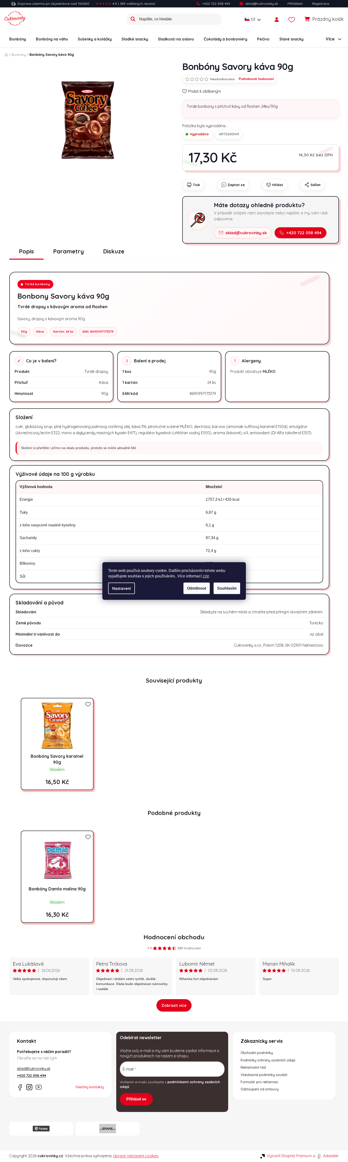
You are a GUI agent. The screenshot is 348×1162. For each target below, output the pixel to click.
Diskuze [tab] (113, 251)
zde (206, 576)
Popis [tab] (26, 251)
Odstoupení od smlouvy (260, 1089)
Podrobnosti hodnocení (256, 79)
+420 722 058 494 (216, 3)
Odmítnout (196, 588)
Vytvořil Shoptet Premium (289, 1155)
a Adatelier (326, 1155)
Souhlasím (227, 588)
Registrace (320, 3)
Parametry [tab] (68, 251)
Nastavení (121, 588)
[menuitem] (18, 39)
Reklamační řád (253, 1067)
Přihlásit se (136, 1099)
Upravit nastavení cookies (136, 1155)
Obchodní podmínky (257, 1053)
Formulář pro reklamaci (259, 1082)
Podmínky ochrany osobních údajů (268, 1060)
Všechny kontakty (89, 1087)
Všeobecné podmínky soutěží (264, 1075)
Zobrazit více (174, 1005)
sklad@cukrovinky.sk (261, 3)
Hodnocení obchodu (174, 937)
